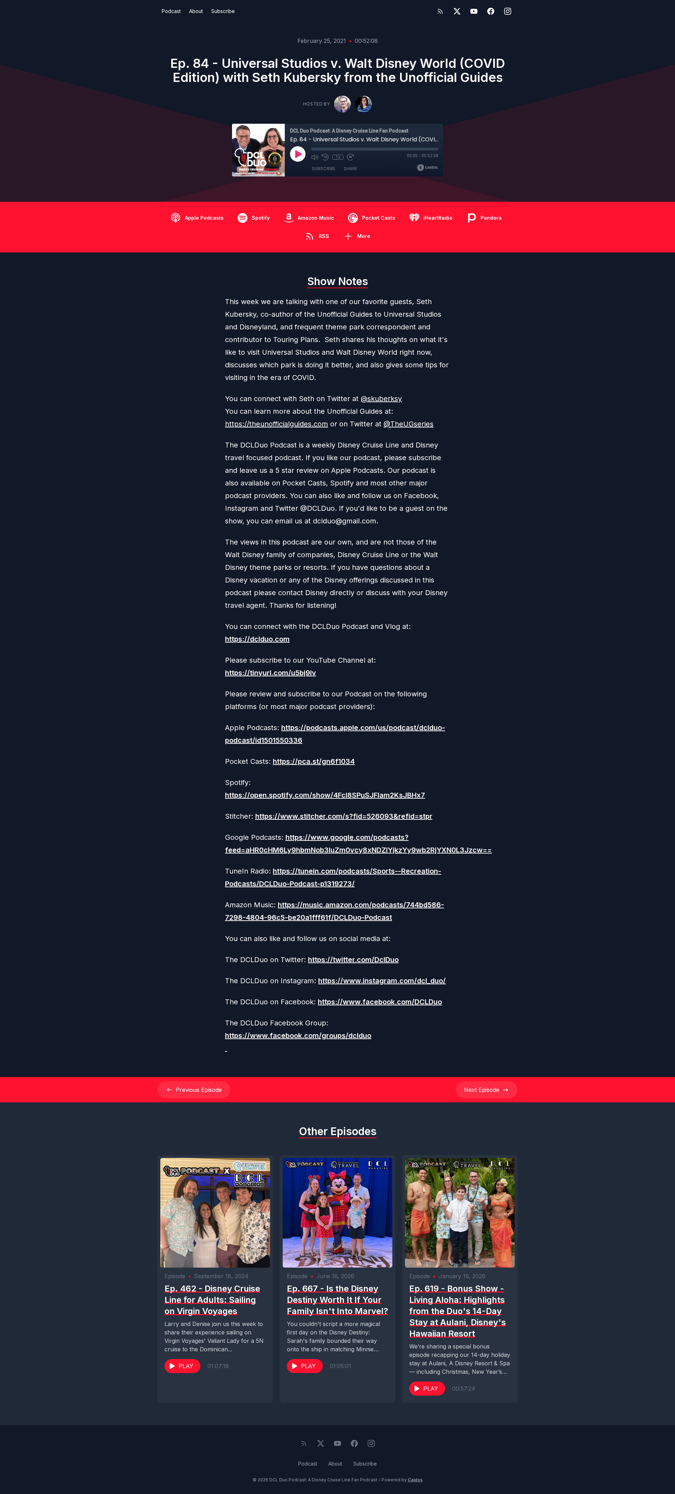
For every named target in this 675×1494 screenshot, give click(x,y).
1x (338, 157)
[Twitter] (457, 11)
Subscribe (223, 11)
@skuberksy (381, 398)
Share (350, 169)
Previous (199, 1089)
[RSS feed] (440, 11)
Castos (415, 1479)
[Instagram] (508, 11)
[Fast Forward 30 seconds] (350, 157)
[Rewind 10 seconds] (325, 157)
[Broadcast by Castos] (427, 167)
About (196, 11)
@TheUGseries (408, 424)
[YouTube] (474, 11)
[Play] (298, 154)
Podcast (171, 11)
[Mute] (314, 157)
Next (481, 1089)
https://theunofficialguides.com (276, 424)
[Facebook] (491, 11)
